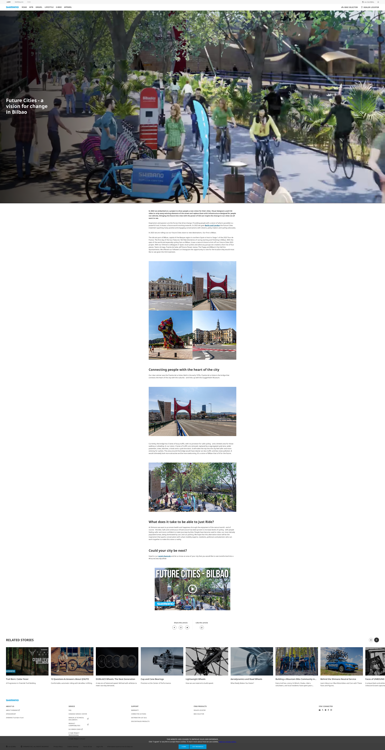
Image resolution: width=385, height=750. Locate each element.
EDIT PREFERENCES (197, 746)
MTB (31, 7)
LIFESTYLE (49, 7)
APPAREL (68, 7)
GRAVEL (39, 7)
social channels (164, 556)
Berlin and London (212, 225)
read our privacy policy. (227, 742)
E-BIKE (59, 7)
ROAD (24, 7)
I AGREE (184, 746)
